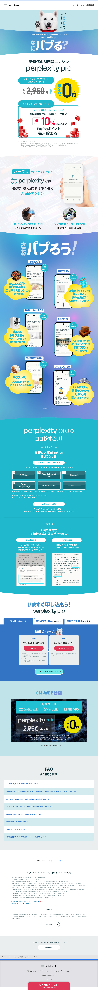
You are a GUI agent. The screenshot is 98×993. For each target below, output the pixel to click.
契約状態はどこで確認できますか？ (17, 822)
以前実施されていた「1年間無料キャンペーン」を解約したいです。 (26, 837)
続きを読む (49, 924)
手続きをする (48, 947)
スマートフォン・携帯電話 (82, 5)
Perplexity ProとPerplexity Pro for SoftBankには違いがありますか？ (28, 799)
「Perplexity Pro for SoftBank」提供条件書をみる (25, 901)
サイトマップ (65, 971)
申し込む (34, 648)
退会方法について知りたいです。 (16, 829)
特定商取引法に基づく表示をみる (20, 903)
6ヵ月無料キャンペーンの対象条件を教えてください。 (22, 784)
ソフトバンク (11, 5)
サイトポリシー (57, 971)
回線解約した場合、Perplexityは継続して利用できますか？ (24, 814)
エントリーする (64, 648)
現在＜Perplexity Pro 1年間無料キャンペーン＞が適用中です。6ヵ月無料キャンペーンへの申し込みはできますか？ (41, 791)
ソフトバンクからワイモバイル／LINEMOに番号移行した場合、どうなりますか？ (31, 807)
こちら (41, 656)
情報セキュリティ (33, 971)
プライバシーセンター (45, 971)
